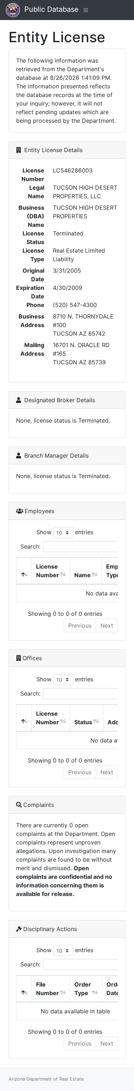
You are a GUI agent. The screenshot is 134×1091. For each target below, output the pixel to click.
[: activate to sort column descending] (24, 570)
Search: (30, 546)
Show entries (64, 532)
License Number (47, 571)
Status (83, 722)
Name (82, 575)
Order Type (82, 989)
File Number (47, 989)
